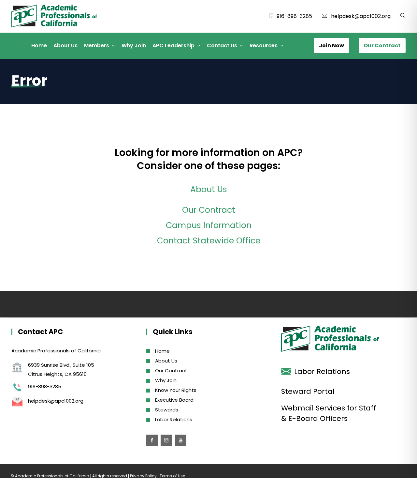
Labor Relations (173, 419)
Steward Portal (308, 391)
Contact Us (222, 45)
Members (96, 45)
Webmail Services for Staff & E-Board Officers (328, 413)
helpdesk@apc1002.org (361, 16)
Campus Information (209, 225)
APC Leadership (173, 45)
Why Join (134, 45)
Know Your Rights (175, 390)
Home (39, 45)
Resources (264, 45)
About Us (65, 45)
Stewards (166, 409)
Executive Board (174, 399)
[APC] (54, 17)
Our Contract (208, 210)
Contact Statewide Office (208, 240)
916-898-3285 (294, 16)
